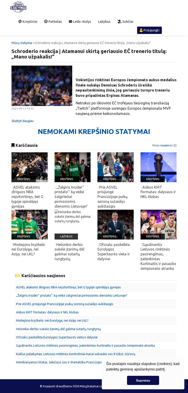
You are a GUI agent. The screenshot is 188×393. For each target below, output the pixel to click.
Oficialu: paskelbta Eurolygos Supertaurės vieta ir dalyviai (56, 337)
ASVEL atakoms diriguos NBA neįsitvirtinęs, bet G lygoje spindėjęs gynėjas (68, 287)
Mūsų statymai (21, 43)
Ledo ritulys (81, 21)
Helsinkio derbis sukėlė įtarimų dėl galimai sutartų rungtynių (58, 329)
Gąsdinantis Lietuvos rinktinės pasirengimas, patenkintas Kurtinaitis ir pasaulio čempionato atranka (85, 345)
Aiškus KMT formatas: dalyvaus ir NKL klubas (47, 312)
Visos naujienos (162, 145)
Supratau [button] (143, 380)
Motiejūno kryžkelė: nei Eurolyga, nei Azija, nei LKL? (52, 320)
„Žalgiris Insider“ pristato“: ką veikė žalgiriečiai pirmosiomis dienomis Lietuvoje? (71, 295)
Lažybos (104, 21)
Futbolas (55, 21)
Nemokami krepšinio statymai (94, 131)
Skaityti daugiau (22, 121)
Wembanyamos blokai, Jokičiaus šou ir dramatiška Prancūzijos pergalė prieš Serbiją (74, 362)
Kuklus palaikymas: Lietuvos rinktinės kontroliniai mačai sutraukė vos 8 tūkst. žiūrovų (75, 354)
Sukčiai (127, 21)
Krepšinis (29, 21)
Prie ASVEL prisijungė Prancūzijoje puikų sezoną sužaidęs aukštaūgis (64, 304)
